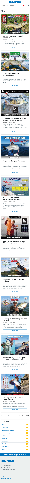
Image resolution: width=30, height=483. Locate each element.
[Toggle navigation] (28, 5)
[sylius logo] (15, 2)
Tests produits (5, 446)
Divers (3, 435)
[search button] (18, 5)
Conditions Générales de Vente (8, 474)
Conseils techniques (6, 432)
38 (22, 415)
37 (19, 415)
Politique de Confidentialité (7, 476)
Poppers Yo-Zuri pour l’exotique (14, 161)
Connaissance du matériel (8, 430)
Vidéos (3, 449)
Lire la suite (15, 47)
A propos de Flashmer (6, 478)
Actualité (4, 424)
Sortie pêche (5, 441)
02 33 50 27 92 (6, 467)
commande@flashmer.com (9, 469)
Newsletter (4, 438)
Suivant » (27, 416)
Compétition (5, 427)
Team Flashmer (5, 443)
